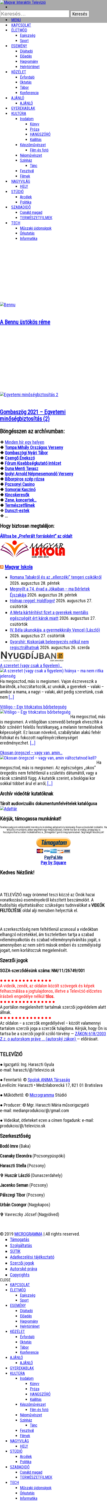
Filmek (25, 1435)
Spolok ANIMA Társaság (49, 1079)
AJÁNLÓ (16, 1357)
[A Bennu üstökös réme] (7, 304)
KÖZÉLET (18, 72)
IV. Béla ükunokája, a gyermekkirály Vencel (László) (55, 630)
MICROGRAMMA (28, 1234)
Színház (26, 160)
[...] (11, 697)
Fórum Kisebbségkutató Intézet (33, 463)
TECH (15, 223)
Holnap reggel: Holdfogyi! (32, 600)
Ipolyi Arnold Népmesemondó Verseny (39, 473)
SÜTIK (15, 1251)
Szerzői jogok (22, 1263)
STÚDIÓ (17, 191)
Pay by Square (53, 862)
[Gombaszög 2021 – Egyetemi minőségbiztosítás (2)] (29, 394)
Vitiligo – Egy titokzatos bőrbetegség (33, 706)
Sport (24, 1300)
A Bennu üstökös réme (25, 322)
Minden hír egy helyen (24, 442)
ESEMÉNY (19, 46)
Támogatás (19, 1239)
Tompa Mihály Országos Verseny (34, 447)
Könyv (34, 124)
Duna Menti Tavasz (21, 468)
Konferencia (29, 92)
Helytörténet (30, 66)
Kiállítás (36, 139)
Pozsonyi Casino (20, 484)
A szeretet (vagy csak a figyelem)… (31, 665)
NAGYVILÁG (19, 1441)
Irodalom (27, 118)
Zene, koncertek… (21, 500)
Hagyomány (29, 61)
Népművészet (31, 155)
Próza (34, 129)
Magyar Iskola (19, 567)
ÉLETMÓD (19, 30)
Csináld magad (31, 212)
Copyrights (20, 1274)
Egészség (27, 1295)
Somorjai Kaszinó (20, 489)
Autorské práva (23, 1268)
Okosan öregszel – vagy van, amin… (31, 752)
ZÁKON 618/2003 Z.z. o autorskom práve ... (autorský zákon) (53, 1036)
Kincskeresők (17, 494)
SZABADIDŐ (21, 207)
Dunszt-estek (17, 510)
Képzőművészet (33, 144)
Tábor (24, 1347)
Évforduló (27, 77)
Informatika (28, 238)
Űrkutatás (27, 233)
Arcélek (26, 1456)
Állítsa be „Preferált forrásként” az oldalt (36, 536)
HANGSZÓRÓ (40, 134)
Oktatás (26, 82)
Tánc (33, 165)
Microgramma (42, 1095)
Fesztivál (27, 1430)
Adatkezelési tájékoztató (32, 1257)
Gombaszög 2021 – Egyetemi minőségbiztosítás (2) (33, 415)
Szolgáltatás (21, 1245)
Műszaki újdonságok (36, 228)
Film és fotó (39, 150)
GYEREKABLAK (22, 1368)
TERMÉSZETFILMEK (36, 217)
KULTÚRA (18, 113)
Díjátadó (26, 51)
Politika (25, 1461)
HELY (24, 1446)
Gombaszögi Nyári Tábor (26, 452)
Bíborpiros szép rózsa (24, 479)
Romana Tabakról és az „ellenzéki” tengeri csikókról (56, 577)
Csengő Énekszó (20, 458)
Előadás (26, 56)
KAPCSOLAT (20, 1284)
